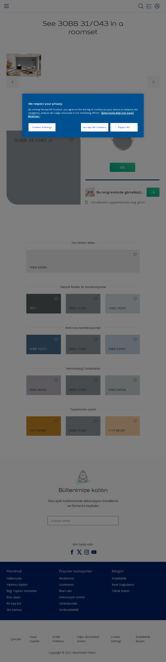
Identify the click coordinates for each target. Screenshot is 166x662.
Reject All (124, 127)
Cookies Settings (42, 127)
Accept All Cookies (94, 127)
